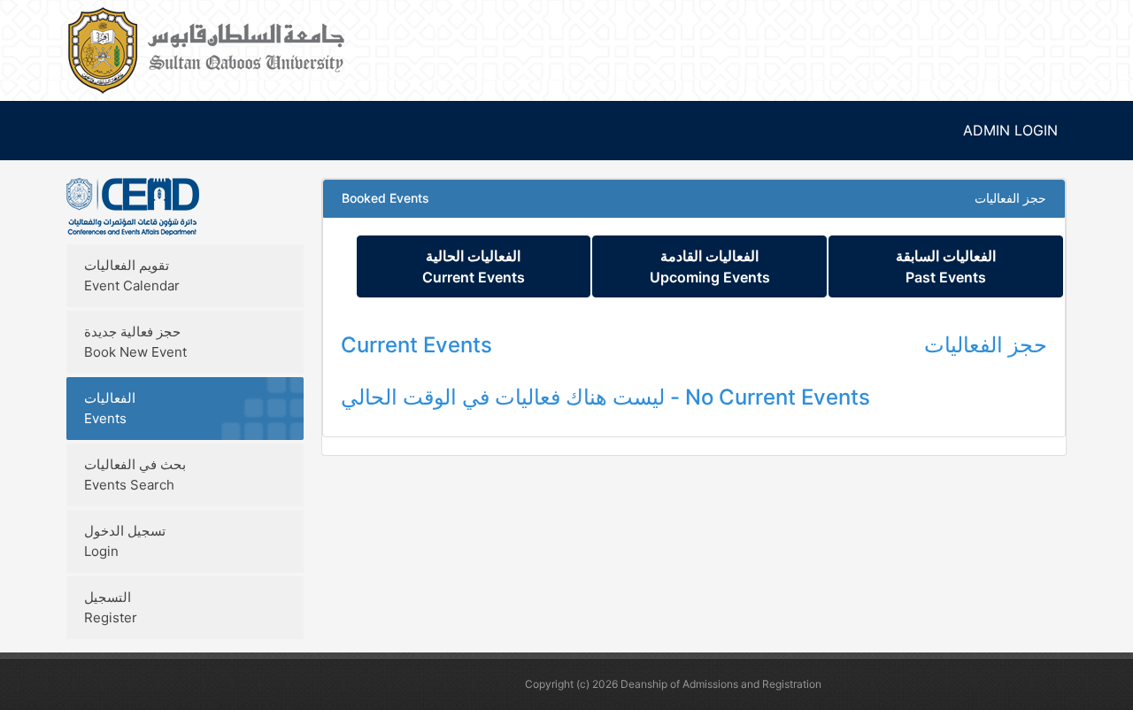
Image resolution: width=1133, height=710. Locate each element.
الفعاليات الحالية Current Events (473, 266)
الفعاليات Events (109, 408)
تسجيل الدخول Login (125, 541)
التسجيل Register (110, 607)
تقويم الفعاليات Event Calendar (132, 275)
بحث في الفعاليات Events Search (135, 474)
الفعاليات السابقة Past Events (946, 266)
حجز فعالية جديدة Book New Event (135, 341)
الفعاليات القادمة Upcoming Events (710, 266)
